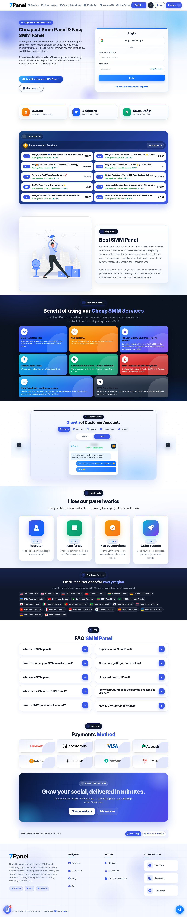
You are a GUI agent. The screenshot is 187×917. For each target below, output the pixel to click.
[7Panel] (18, 5)
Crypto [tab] (66, 429)
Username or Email (107, 52)
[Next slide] (168, 445)
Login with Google (134, 40)
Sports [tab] (93, 429)
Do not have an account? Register (132, 86)
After (102, 436)
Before (85, 436)
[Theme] (151, 5)
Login (159, 5)
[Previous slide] (19, 445)
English (137, 5)
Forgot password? (157, 69)
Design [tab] (79, 429)
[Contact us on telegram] (180, 909)
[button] (55, 649)
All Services (154, 145)
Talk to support (107, 811)
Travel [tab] (124, 429)
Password (103, 64)
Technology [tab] (108, 429)
